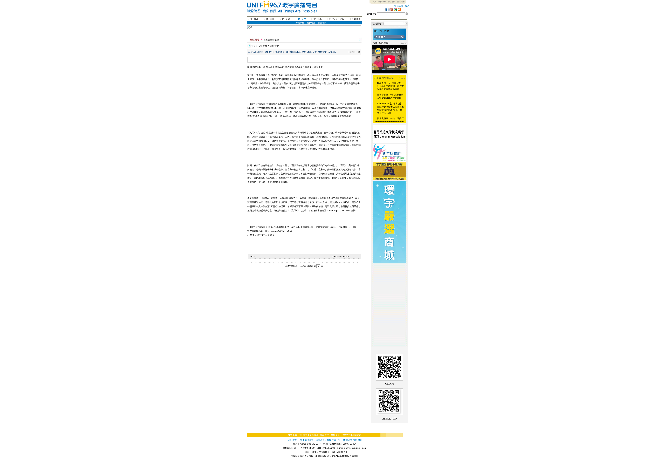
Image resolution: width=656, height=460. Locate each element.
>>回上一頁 (354, 52)
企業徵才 (313, 435)
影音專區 (322, 23)
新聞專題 (311, 23)
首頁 (253, 46)
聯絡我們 (346, 435)
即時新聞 (300, 23)
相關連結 (356, 435)
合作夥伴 (303, 435)
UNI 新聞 (262, 46)
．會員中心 (381, 2)
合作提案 (335, 435)
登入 (407, 5)
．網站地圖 (390, 2)
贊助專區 (324, 435)
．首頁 (373, 2)
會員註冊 (398, 5)
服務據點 (292, 435)
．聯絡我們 (400, 2)
